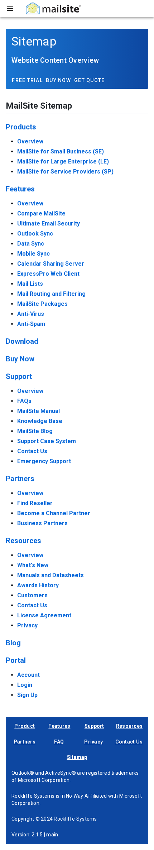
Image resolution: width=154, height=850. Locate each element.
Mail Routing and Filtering (51, 293)
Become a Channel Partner (53, 513)
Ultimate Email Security (48, 223)
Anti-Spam (31, 323)
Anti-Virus (30, 313)
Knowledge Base (39, 421)
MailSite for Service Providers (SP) (65, 171)
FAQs (24, 401)
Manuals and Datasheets (50, 575)
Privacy (27, 625)
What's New (32, 565)
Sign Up (27, 695)
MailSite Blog (35, 431)
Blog (13, 642)
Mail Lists (30, 283)
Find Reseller (35, 503)
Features (20, 189)
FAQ (59, 742)
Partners (20, 478)
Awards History (38, 585)
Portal (16, 660)
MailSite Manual (38, 411)
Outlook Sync (35, 233)
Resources (23, 540)
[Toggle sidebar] (10, 8)
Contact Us (32, 451)
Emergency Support (44, 461)
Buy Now (58, 80)
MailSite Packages (42, 303)
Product (24, 726)
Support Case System (46, 441)
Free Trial (27, 80)
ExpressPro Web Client (48, 273)
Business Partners (42, 523)
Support (19, 376)
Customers (32, 595)
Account (28, 674)
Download (22, 341)
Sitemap (77, 757)
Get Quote (89, 80)
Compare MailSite (41, 213)
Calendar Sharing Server (50, 263)
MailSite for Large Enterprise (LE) (63, 161)
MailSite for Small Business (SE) (60, 151)
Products (21, 127)
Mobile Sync (33, 253)
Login (24, 685)
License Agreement (44, 615)
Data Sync (30, 243)
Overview (30, 141)
